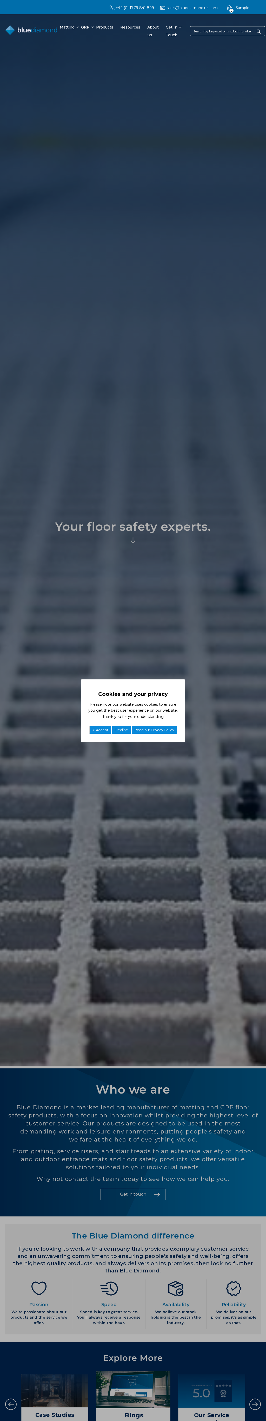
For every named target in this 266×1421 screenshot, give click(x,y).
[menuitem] (66, 27)
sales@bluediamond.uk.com (192, 7)
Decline (121, 730)
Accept (101, 730)
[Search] (258, 31)
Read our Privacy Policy (154, 730)
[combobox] (227, 31)
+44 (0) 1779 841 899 (135, 7)
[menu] (118, 31)
